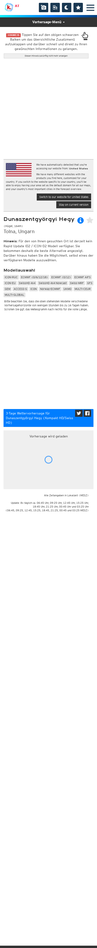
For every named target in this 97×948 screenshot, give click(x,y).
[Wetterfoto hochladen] (43, 7)
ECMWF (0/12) (61, 277)
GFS (89, 283)
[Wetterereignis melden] (55, 7)
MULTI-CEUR (83, 289)
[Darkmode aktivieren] (66, 7)
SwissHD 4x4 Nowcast (53, 283)
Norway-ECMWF (50, 289)
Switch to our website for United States (64, 197)
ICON (33, 289)
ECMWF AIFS (82, 277)
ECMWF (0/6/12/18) (34, 277)
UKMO (67, 289)
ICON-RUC (11, 277)
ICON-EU (10, 283)
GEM (7, 289)
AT (17, 6)
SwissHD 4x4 (27, 283)
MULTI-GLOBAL (14, 294)
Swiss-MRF (77, 283)
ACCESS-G (20, 289)
